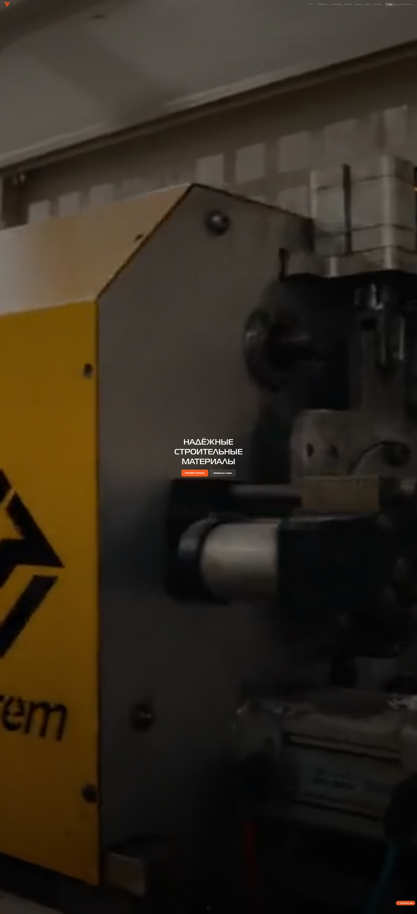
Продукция (322, 4)
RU (390, 4)
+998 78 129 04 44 (406, 4)
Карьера (358, 4)
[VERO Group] (7, 4)
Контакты (377, 4)
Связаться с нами (222, 473)
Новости (368, 4)
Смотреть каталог (195, 473)
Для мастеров (336, 4)
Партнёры (348, 4)
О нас (310, 4)
